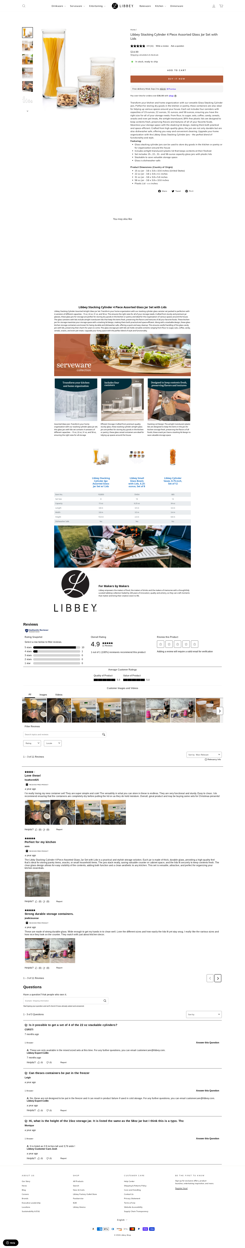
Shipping (134, 55)
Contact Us (129, 1194)
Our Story (26, 1181)
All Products (78, 1181)
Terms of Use (129, 1203)
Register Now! (181, 1188)
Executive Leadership (31, 1203)
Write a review (162, 46)
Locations (26, 1207)
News (24, 1186)
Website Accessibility (133, 1207)
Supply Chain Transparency (136, 1211)
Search (76, 1186)
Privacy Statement (132, 1198)
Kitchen (159, 6)
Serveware (76, 6)
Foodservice (78, 1198)
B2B (75, 1203)
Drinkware (58, 6)
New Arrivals (79, 1190)
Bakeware (145, 6)
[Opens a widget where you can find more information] (10, 1243)
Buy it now (176, 79)
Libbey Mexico (79, 1207)
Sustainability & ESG (31, 1211)
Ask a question (177, 46)
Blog (24, 1190)
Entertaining (96, 6)
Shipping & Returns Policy (135, 1186)
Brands (25, 1198)
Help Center (129, 1181)
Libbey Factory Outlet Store (85, 1194)
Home (133, 29)
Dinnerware (176, 6)
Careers (25, 1194)
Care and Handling (132, 1190)
